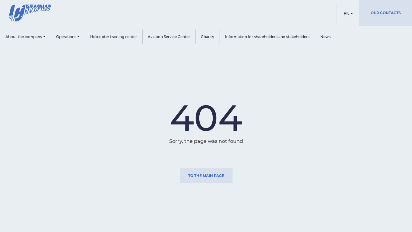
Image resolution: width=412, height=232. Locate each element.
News (325, 36)
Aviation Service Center (169, 36)
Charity (207, 36)
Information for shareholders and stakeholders (267, 36)
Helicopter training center (113, 36)
